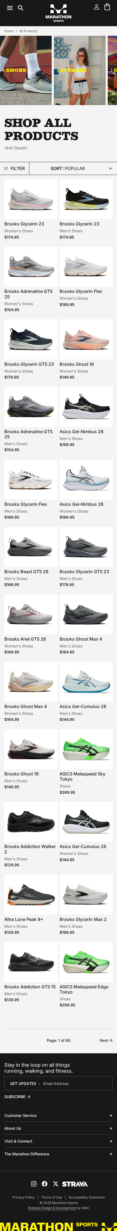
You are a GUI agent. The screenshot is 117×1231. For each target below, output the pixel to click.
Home (9, 31)
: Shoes (14, 70)
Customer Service (20, 1115)
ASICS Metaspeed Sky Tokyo (82, 776)
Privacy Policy (24, 1197)
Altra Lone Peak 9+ (23, 919)
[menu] (15, 8)
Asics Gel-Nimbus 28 (81, 431)
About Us (12, 1128)
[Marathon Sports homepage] (58, 13)
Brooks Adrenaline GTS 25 (28, 294)
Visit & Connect (18, 1141)
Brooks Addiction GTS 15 (30, 986)
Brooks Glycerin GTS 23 (29, 364)
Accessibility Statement (87, 1197)
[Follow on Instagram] (33, 1183)
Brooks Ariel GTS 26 (25, 639)
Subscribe (14, 1096)
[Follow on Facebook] (44, 1183)
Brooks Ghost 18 (77, 364)
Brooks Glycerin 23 (24, 224)
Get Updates (23, 1083)
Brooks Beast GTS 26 (26, 571)
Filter (18, 168)
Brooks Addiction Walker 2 (30, 849)
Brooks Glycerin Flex (81, 291)
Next (104, 1040)
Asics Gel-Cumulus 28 (83, 706)
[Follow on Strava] (75, 1184)
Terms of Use (51, 1197)
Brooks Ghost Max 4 (81, 639)
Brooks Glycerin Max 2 (83, 919)
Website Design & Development (52, 1208)
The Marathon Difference (26, 1154)
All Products (28, 31)
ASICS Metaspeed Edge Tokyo (84, 989)
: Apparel (72, 70)
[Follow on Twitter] (55, 1183)
